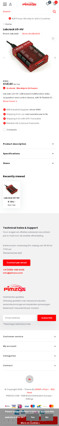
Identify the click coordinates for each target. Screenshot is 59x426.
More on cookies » (30, 423)
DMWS (38, 389)
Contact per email (17, 262)
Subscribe (46, 317)
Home (8, 24)
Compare (12, 129)
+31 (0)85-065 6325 (13, 269)
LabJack (14, 33)
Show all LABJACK (31, 33)
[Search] (54, 11)
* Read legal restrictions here (17, 324)
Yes (32, 417)
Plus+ (46, 389)
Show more (9, 101)
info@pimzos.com (13, 272)
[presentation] (4, 58)
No (46, 417)
